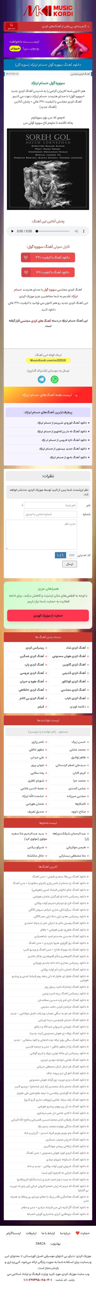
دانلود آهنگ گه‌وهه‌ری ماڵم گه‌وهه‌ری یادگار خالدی (57, 956)
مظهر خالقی (36, 749)
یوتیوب (55, 1244)
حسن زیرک (79, 742)
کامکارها (80, 804)
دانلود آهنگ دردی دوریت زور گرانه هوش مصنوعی (57, 1079)
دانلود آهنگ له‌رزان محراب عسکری (66, 1139)
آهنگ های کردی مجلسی (35, 321)
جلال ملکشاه (35, 855)
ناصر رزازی (38, 742)
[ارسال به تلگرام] (42, 379)
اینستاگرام (13, 1233)
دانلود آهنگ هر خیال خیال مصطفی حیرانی (61, 1066)
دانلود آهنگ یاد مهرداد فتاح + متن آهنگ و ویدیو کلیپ (54, 949)
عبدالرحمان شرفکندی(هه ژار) (70, 836)
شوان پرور (37, 765)
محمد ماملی (77, 749)
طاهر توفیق (78, 757)
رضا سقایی (37, 773)
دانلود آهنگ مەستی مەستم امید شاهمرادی (60, 936)
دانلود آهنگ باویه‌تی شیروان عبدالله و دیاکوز (60, 1026)
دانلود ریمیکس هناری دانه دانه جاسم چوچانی (59, 962)
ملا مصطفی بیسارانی (72, 855)
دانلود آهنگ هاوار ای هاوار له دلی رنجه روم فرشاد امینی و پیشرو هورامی (50, 978)
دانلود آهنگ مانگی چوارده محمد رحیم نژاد (62, 1126)
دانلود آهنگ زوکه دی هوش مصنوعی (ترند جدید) (58, 1033)
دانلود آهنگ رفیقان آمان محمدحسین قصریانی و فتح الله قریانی (48, 1119)
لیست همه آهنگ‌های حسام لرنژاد (47, 395)
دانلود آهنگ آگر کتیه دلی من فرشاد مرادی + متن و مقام (53, 1207)
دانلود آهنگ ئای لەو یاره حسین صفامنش (62, 1000)
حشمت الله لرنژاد (33, 796)
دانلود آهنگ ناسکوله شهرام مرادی (66, 1159)
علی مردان (37, 757)
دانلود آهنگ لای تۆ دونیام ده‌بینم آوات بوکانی (60, 903)
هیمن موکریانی (76, 847)
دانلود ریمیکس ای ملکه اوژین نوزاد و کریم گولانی (58, 1053)
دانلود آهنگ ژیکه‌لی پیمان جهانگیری (65, 1146)
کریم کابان (79, 773)
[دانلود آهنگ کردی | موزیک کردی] (48, 11)
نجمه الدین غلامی (32, 788)
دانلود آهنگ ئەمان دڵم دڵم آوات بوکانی (63, 969)
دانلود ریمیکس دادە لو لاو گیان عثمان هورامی (59, 896)
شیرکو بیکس (35, 847)
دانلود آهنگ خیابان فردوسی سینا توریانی (62, 1020)
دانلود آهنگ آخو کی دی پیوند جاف (66, 1073)
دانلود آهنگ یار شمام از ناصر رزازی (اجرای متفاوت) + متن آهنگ (49, 883)
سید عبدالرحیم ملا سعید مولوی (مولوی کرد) (29, 836)
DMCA (40, 1244)
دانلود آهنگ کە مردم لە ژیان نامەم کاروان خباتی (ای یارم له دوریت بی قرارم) (49, 1188)
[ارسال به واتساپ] (54, 379)
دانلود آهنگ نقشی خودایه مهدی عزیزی (63, 1059)
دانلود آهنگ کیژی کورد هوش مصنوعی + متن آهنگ (56, 1152)
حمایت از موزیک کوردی (48, 616)
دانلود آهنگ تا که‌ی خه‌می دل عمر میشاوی (61, 1113)
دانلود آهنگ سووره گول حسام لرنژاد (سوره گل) (48, 65)
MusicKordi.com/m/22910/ (48, 360)
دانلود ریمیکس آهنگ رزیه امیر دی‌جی (64, 993)
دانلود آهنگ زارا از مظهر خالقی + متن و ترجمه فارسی (56, 1046)
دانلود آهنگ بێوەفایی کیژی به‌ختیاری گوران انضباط (56, 1214)
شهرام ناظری (36, 780)
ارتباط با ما (48, 1233)
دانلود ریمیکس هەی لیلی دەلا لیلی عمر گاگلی (60, 916)
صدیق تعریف (35, 811)
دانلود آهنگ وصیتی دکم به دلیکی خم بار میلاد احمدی (55, 923)
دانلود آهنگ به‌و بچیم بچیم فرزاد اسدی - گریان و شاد (55, 1133)
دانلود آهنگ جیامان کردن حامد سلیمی (63, 1006)
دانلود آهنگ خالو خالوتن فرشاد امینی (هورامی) (59, 889)
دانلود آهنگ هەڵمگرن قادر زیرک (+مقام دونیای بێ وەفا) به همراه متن (49, 1198)
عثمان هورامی (35, 804)
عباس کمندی (77, 788)
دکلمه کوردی (78, 706)
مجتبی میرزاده (76, 796)
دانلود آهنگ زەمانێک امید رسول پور (65, 986)
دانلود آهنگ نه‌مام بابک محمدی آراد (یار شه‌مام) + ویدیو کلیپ (50, 1086)
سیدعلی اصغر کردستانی (71, 765)
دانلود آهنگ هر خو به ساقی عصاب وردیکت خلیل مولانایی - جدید (48, 1013)
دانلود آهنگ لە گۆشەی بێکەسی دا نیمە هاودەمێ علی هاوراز (51, 1093)
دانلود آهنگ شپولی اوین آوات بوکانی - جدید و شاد (56, 1166)
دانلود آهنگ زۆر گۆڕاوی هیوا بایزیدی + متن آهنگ (57, 943)
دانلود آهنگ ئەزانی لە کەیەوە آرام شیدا (64, 1172)
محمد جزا (79, 780)
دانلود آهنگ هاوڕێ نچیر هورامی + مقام (63, 929)
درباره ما (65, 1233)
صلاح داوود (78, 811)
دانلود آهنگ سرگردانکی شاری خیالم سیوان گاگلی (57, 909)
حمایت (82, 1233)
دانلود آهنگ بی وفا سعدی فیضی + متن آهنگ (59, 876)
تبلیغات (31, 1233)
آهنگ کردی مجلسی (80, 74)
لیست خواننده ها (48, 720)
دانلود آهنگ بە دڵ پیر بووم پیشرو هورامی (62, 1106)
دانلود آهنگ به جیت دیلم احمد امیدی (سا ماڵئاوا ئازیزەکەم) (51, 1179)
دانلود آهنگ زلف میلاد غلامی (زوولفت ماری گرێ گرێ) (55, 1099)
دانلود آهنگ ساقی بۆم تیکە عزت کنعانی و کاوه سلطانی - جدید (50, 1040)
